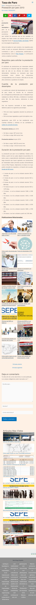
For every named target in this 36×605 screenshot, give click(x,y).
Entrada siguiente (17, 367)
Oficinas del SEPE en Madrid (11, 545)
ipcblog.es (5, 564)
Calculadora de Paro (9, 476)
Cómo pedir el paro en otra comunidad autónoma (17, 453)
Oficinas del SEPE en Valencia (11, 499)
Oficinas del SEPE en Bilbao (10, 487)
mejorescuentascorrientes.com (5, 577)
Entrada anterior (17, 364)
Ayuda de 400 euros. (8, 169)
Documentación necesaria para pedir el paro (15, 510)
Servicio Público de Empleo (21, 40)
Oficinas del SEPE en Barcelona (12, 441)
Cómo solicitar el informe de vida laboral (14, 464)
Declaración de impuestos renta (23, 590)
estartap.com (32, 595)
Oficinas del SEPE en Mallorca (11, 522)
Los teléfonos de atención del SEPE (13, 533)
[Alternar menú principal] (32, 2)
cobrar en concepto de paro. (10, 124)
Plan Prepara (20, 53)
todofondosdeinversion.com (14, 568)
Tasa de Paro (9, 2)
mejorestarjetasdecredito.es (5, 584)
